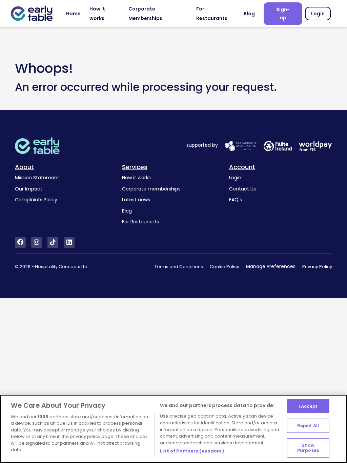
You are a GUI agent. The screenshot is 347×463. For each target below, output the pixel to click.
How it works (136, 177)
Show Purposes (308, 448)
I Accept (308, 406)
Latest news (136, 199)
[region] (173, 429)
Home (73, 13)
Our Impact (28, 188)
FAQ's (235, 199)
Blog (249, 13)
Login (318, 13)
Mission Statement (37, 177)
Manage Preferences (270, 266)
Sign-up (283, 13)
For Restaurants (140, 221)
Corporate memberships (151, 188)
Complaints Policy (36, 199)
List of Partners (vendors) (192, 451)
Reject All (308, 425)
